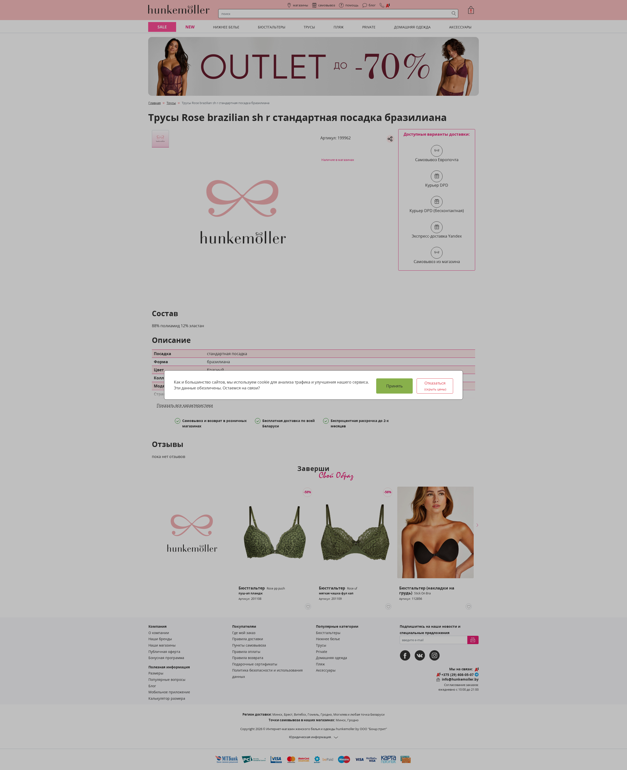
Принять (394, 386)
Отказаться (435, 385)
